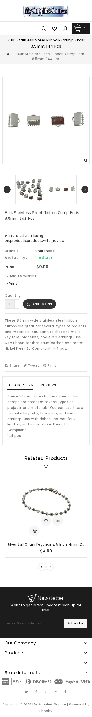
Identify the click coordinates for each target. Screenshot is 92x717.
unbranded (45, 250)
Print (12, 283)
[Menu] (5, 28)
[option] (62, 189)
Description (20, 385)
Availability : (16, 257)
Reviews (49, 385)
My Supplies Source (49, 704)
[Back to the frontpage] (8, 54)
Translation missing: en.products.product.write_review (34, 238)
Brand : (11, 250)
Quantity (13, 295)
